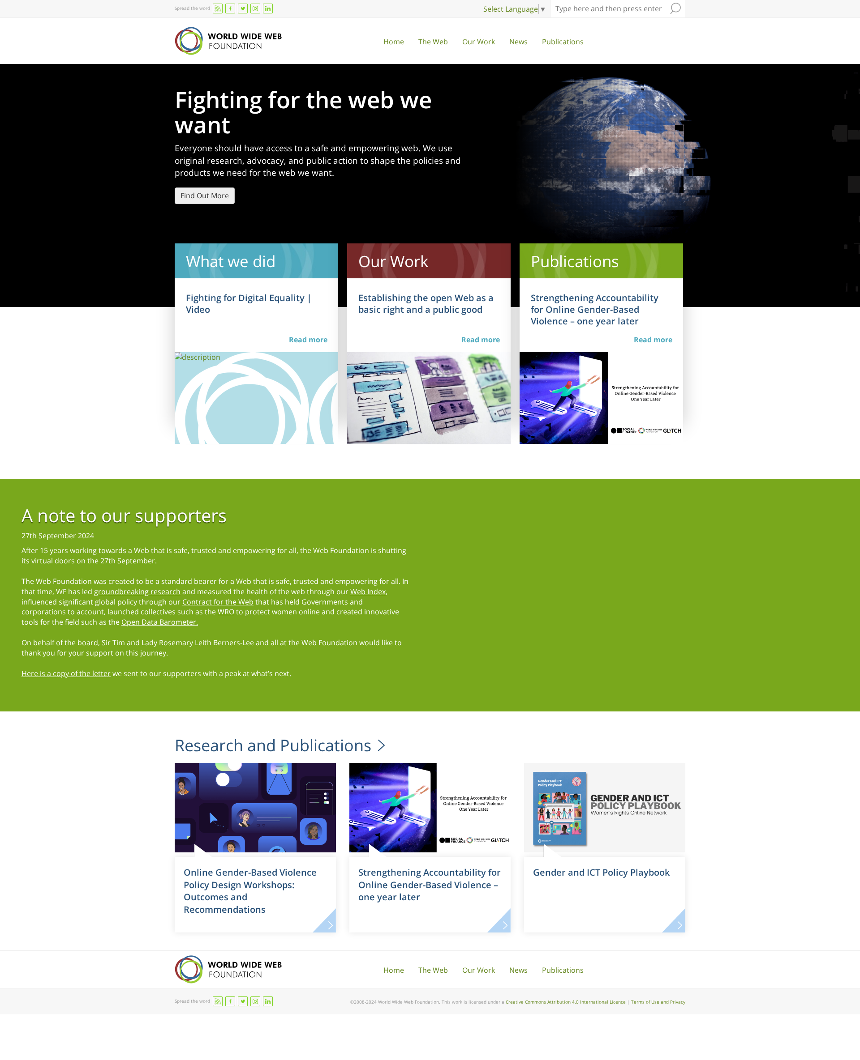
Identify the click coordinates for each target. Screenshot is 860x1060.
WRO (226, 612)
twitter (243, 8)
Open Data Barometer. (159, 622)
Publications (563, 42)
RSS (218, 8)
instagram (255, 8)
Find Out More (205, 195)
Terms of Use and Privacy (658, 1002)
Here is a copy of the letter (66, 673)
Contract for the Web (218, 602)
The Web (433, 42)
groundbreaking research (137, 591)
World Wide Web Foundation (228, 41)
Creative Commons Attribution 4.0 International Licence (566, 1002)
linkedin (268, 8)
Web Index (368, 591)
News (518, 42)
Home (393, 42)
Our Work (478, 42)
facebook (230, 8)
